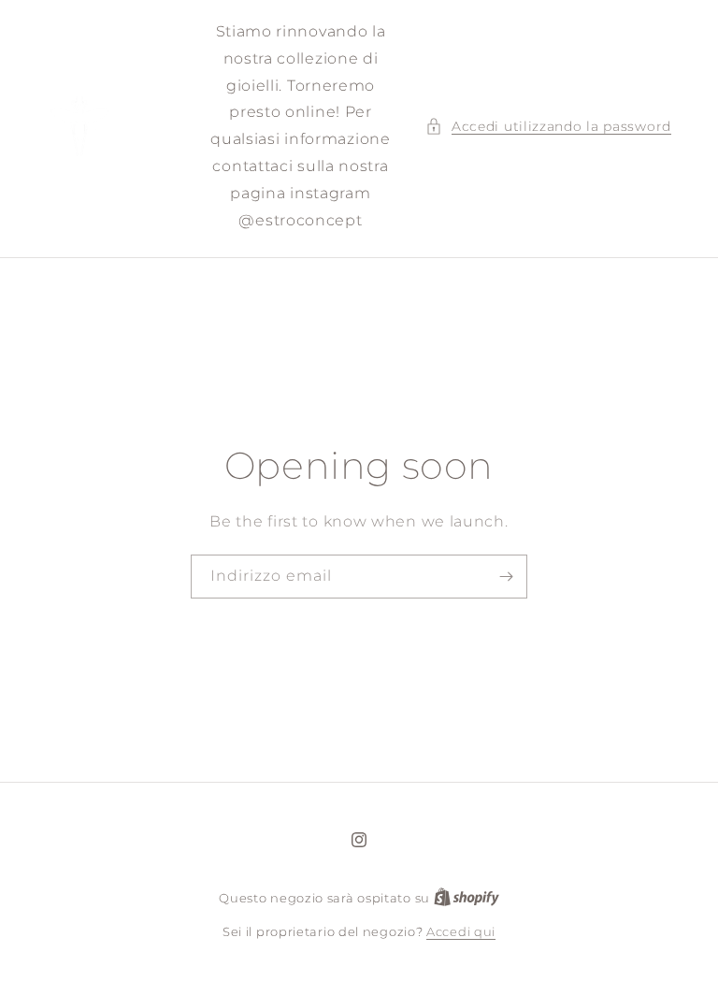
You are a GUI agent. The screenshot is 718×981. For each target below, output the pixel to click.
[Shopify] (466, 897)
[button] (548, 126)
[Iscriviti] (505, 577)
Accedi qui (460, 931)
